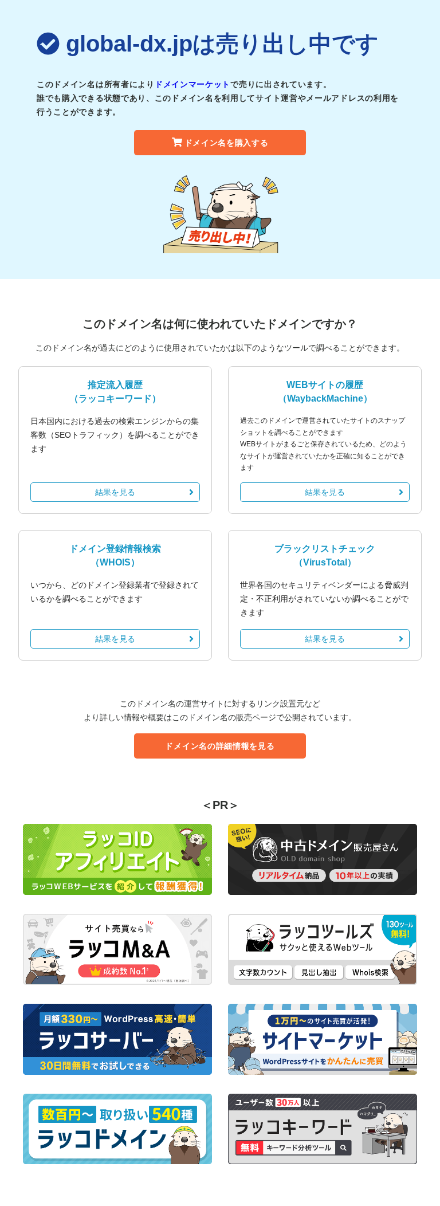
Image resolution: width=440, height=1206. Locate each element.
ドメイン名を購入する (226, 142)
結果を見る (115, 492)
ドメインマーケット (192, 84)
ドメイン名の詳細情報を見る (219, 746)
